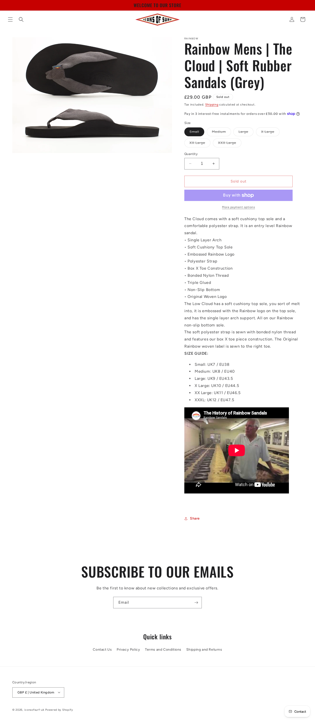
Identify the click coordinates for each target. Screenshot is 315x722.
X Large (270, 132)
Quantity (191, 154)
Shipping (212, 104)
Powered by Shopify (59, 709)
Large (245, 132)
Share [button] (195, 518)
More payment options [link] (238, 207)
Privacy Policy (128, 650)
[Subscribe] (196, 602)
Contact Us (102, 650)
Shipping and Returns (204, 650)
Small (196, 132)
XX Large (199, 143)
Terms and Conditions (163, 650)
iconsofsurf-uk (34, 709)
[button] (10, 19)
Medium (221, 132)
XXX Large (229, 143)
